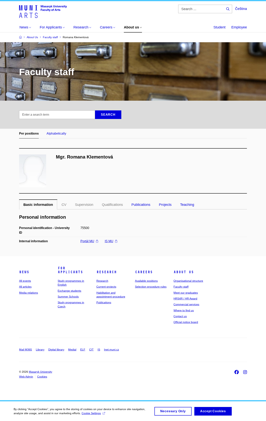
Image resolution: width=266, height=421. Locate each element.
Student (219, 27)
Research (106, 272)
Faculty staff (181, 286)
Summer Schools (68, 296)
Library (40, 349)
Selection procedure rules (150, 286)
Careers (144, 272)
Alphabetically (56, 133)
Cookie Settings (91, 413)
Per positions (29, 133)
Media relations (28, 292)
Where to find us (184, 310)
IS (99, 349)
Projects (165, 205)
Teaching (187, 205)
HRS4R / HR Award (185, 298)
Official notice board (186, 322)
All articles (25, 286)
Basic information (38, 205)
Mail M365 (25, 349)
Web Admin (26, 376)
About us (184, 272)
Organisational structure (188, 280)
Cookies (42, 376)
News (24, 272)
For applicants (70, 270)
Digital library (56, 349)
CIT (91, 349)
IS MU (109, 241)
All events (25, 280)
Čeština (241, 9)
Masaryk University (40, 371)
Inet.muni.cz (111, 349)
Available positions (146, 280)
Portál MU (87, 241)
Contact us (180, 316)
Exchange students (69, 290)
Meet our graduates (186, 292)
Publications (140, 205)
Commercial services (186, 304)
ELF (82, 349)
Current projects (106, 286)
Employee (239, 27)
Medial (72, 349)
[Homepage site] (43, 11)
